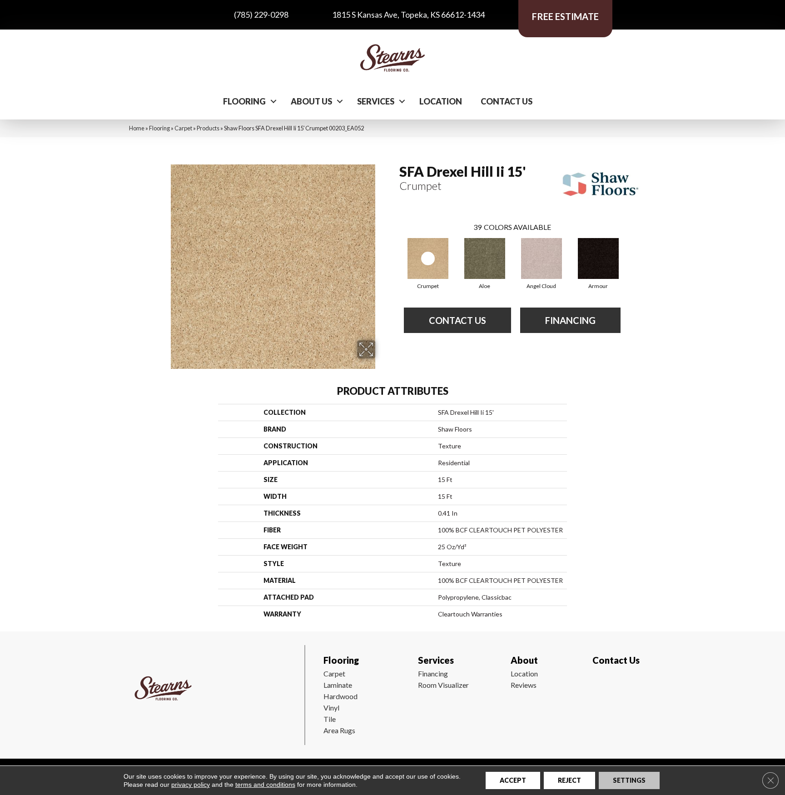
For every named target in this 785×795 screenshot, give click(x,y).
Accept (513, 780)
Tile (329, 719)
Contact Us (506, 101)
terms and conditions (265, 784)
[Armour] (598, 258)
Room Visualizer (443, 685)
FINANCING (570, 320)
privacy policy (190, 784)
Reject (569, 780)
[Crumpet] (428, 258)
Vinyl (331, 707)
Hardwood (340, 696)
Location (440, 101)
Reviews (524, 685)
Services (375, 101)
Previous (395, 249)
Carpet (183, 128)
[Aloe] (484, 258)
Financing (433, 673)
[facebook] (597, 687)
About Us (311, 101)
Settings (629, 780)
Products (208, 128)
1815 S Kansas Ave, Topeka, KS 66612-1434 (408, 15)
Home (136, 128)
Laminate (337, 685)
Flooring (244, 101)
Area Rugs (339, 730)
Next (629, 249)
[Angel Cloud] (541, 258)
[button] (273, 101)
